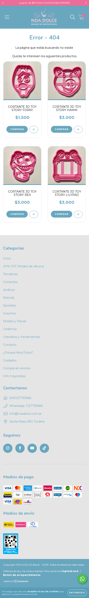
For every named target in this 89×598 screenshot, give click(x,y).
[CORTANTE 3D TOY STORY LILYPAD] (78, 214)
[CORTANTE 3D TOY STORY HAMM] (78, 129)
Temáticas (10, 274)
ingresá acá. (70, 571)
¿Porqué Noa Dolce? (18, 352)
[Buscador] (73, 17)
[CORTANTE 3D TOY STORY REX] (33, 214)
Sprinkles (9, 305)
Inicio (7, 258)
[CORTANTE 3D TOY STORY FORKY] (33, 129)
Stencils (8, 298)
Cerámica (10, 329)
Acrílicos (9, 290)
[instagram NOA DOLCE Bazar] (7, 448)
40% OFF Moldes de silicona (23, 266)
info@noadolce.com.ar (25, 414)
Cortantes (10, 282)
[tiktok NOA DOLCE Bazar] (44, 448)
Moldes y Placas (14, 321)
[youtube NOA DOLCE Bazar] (32, 448)
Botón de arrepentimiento (22, 575)
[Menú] (7, 17)
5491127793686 (20, 398)
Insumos (9, 313)
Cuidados (9, 360)
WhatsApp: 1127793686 (26, 406)
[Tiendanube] (16, 581)
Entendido (77, 592)
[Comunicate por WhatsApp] (82, 579)
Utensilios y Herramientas (21, 337)
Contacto (10, 345)
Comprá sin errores (16, 368)
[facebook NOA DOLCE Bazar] (20, 448)
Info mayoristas (14, 376)
